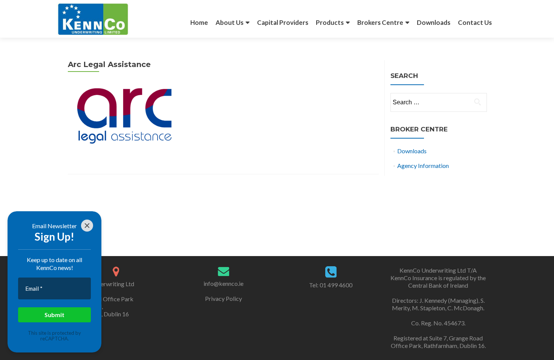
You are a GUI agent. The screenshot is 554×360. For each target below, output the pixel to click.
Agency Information (423, 165)
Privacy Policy (223, 298)
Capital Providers (282, 22)
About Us (229, 22)
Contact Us (475, 22)
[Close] (87, 226)
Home (199, 22)
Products (330, 22)
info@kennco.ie (223, 283)
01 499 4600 (335, 284)
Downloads (433, 22)
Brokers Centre (380, 22)
